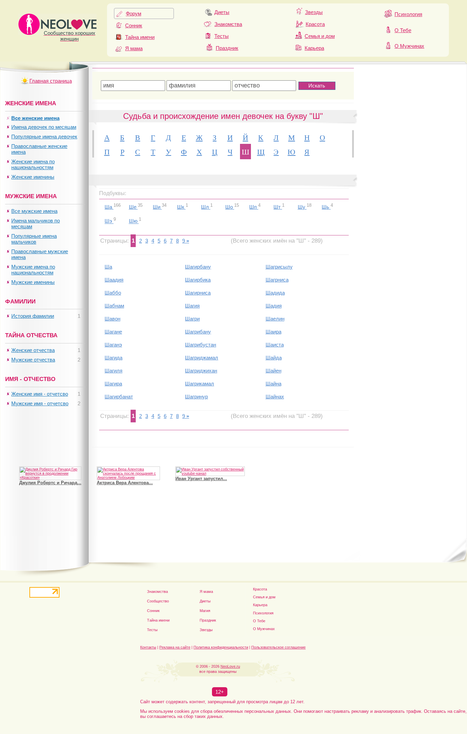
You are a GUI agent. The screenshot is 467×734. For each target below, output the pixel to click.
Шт (277, 207)
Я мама (134, 48)
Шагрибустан (200, 345)
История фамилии (32, 316)
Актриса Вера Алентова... (125, 482)
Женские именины (32, 177)
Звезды (314, 12)
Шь (326, 207)
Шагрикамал (199, 383)
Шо (229, 207)
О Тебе (403, 30)
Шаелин (275, 319)
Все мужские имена (34, 211)
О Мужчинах (409, 46)
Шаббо (113, 293)
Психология (408, 14)
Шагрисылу (279, 267)
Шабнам (114, 306)
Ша (109, 207)
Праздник (227, 48)
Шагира (113, 383)
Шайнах (275, 396)
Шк (181, 207)
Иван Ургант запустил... (201, 478)
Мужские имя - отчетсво (39, 403)
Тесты (221, 36)
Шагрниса (277, 280)
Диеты (221, 12)
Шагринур (196, 396)
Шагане (113, 332)
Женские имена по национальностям (33, 164)
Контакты (148, 647)
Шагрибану (198, 332)
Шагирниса (198, 293)
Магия (205, 611)
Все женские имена (35, 118)
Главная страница (50, 81)
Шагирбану (198, 267)
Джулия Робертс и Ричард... (50, 482)
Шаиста (275, 345)
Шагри (192, 319)
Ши (157, 207)
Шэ (109, 221)
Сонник (133, 25)
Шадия (274, 306)
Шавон (112, 319)
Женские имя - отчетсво (39, 394)
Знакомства (228, 24)
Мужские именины (33, 282)
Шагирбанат (119, 396)
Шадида (275, 293)
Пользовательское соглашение (278, 647)
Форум (133, 13)
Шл (205, 207)
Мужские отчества (33, 360)
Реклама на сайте (174, 647)
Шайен (273, 370)
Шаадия (114, 280)
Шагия (192, 306)
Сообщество (158, 601)
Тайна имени (140, 37)
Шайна (273, 383)
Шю (134, 221)
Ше (133, 207)
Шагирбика (198, 280)
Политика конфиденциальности (221, 647)
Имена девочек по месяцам (43, 127)
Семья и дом (320, 36)
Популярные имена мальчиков (34, 239)
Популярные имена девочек (44, 136)
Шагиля (113, 370)
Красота (315, 24)
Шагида (113, 358)
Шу (302, 207)
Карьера (314, 48)
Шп (253, 207)
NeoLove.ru (230, 666)
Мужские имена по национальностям (33, 269)
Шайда (274, 358)
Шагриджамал (201, 358)
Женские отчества (33, 350)
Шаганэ (113, 345)
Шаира (273, 332)
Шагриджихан (201, 370)
